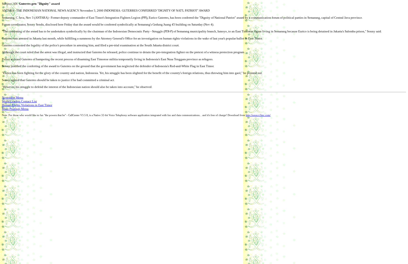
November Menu (12, 97)
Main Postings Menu (15, 109)
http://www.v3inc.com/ (258, 115)
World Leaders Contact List (19, 101)
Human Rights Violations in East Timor (27, 105)
